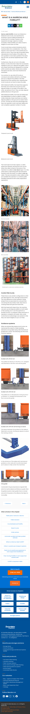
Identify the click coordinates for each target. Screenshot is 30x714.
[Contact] (28, 2)
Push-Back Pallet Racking (10, 659)
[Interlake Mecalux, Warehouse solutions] (6, 8)
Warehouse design (22, 597)
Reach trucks (15, 528)
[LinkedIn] (9, 25)
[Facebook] (12, 25)
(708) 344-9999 (15, 572)
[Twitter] (15, 25)
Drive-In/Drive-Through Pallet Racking (13, 664)
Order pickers (15, 532)
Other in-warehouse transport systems (15, 546)
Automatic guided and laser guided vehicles (15, 537)
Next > (24, 503)
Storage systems (15, 615)
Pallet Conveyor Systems (9, 663)
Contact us (15, 583)
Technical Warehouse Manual (11, 680)
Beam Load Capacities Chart (11, 685)
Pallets (7, 603)
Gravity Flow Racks (8, 648)
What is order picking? (23, 609)
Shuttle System (7, 668)
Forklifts (22, 603)
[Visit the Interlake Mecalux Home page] (2, 11)
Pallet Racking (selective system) (11, 666)
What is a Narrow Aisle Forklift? (15, 542)
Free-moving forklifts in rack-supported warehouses (15, 556)
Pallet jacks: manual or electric (15, 515)
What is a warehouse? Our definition (7, 597)
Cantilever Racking (8, 661)
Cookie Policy (6, 708)
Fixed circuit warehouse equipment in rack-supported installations (15, 551)
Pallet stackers (15, 519)
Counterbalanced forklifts (15, 524)
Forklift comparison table (15, 561)
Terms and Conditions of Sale (10, 710)
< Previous (8, 503)
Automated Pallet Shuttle (10, 670)
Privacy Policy (21, 707)
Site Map (13, 707)
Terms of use (5, 707)
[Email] (17, 25)
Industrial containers (7, 609)
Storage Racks (7, 646)
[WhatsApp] (20, 25)
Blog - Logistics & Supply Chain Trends (13, 678)
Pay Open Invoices (7, 711)
